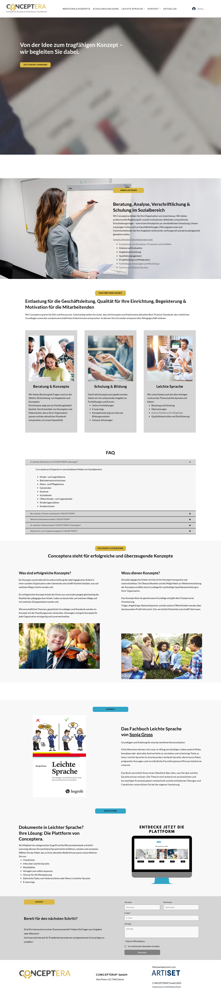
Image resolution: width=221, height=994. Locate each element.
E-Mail (127, 913)
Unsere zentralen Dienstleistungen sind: (133, 239)
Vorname (128, 902)
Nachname (167, 902)
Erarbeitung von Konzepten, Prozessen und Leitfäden (145, 244)
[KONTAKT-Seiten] (160, 8)
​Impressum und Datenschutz (166, 986)
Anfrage (128, 924)
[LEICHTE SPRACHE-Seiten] (144, 8)
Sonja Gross (141, 734)
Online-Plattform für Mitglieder (167, 412)
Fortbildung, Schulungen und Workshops (139, 263)
